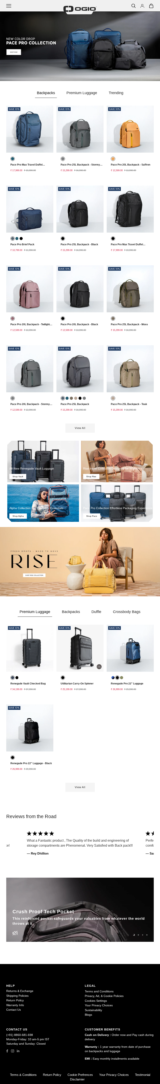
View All (80, 787)
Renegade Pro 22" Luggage (127, 683)
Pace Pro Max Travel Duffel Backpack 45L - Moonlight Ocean (29, 165)
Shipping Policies (17, 995)
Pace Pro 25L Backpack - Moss (129, 324)
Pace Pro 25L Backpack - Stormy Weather (80, 165)
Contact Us (13, 1009)
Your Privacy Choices (99, 1005)
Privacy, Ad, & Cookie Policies (104, 996)
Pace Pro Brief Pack (22, 244)
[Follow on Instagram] (13, 1051)
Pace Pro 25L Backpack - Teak (129, 404)
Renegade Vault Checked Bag (28, 683)
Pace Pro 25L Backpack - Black (79, 244)
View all (80, 428)
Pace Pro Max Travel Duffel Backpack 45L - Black (127, 245)
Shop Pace (91, 516)
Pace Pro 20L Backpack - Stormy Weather (30, 405)
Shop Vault (17, 476)
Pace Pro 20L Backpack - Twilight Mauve (30, 325)
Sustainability (93, 1010)
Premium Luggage (81, 93)
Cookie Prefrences (80, 1075)
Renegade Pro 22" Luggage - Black (31, 763)
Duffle (96, 612)
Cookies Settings (96, 1000)
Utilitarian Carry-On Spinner (77, 683)
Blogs (88, 1014)
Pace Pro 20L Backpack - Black (79, 324)
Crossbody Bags (126, 612)
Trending (116, 93)
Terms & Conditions (23, 1075)
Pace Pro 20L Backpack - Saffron (130, 164)
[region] (80, 910)
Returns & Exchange (19, 991)
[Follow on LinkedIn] (18, 1051)
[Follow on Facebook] (7, 1051)
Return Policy (15, 1000)
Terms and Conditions (99, 991)
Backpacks (46, 93)
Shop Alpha (18, 516)
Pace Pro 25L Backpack (75, 404)
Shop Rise (91, 476)
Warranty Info (15, 1005)
